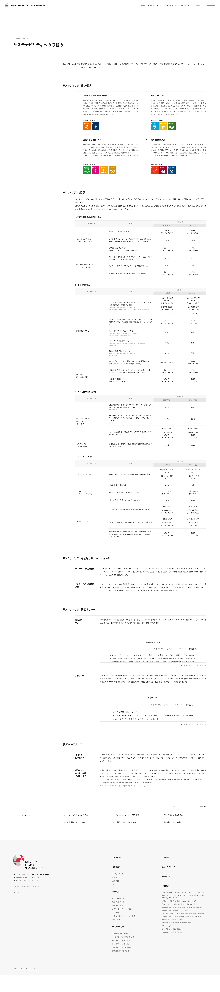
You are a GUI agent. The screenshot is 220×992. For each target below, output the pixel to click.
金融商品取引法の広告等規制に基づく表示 (174, 910)
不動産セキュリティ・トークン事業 (123, 916)
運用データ (116, 919)
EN (200, 5)
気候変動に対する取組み (121, 940)
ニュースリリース (185, 5)
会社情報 (142, 5)
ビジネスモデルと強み (119, 898)
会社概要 (115, 881)
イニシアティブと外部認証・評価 (123, 937)
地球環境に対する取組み (121, 944)
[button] (185, 665)
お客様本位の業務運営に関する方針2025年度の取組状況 (178, 901)
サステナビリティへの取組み (122, 933)
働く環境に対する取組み (120, 951)
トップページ (117, 857)
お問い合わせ (166, 876)
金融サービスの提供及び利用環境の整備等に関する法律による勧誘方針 (182, 913)
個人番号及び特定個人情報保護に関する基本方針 (176, 923)
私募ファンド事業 (118, 902)
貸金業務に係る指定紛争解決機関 (171, 920)
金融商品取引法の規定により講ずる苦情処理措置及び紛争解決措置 (181, 907)
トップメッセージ (117, 874)
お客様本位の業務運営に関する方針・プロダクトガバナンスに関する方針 (182, 893)
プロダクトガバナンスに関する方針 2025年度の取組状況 (178, 904)
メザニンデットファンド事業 (121, 909)
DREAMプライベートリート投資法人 (26, 886)
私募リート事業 (117, 905)
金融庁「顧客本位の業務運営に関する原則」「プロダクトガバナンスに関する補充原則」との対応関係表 (183, 897)
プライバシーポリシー (167, 926)
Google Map (32, 880)
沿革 (114, 884)
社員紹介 (173, 5)
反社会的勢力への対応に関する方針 (172, 929)
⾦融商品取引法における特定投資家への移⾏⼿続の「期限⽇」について (182, 916)
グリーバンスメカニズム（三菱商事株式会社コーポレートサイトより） (124, 786)
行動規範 (165, 886)
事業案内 (151, 5)
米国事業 (115, 912)
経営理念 (115, 877)
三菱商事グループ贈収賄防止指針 (171, 932)
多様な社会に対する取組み (121, 947)
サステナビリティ (162, 5)
